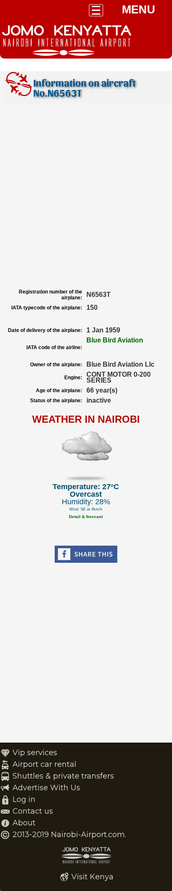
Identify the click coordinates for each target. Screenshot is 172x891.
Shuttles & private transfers (63, 776)
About (24, 822)
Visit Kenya (92, 876)
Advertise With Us (46, 787)
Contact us (33, 811)
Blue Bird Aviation (114, 340)
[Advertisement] (86, 196)
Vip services (35, 752)
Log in (24, 799)
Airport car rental (44, 764)
